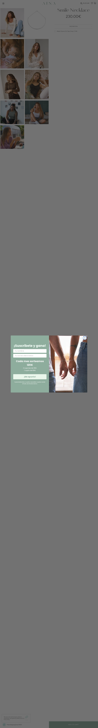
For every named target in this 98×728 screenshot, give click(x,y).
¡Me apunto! (30, 376)
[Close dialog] (85, 338)
